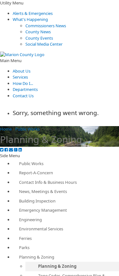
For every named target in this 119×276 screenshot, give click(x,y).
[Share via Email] (11, 150)
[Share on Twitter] (1, 150)
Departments (25, 89)
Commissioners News (45, 26)
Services (20, 77)
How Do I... (23, 83)
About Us (21, 71)
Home (6, 129)
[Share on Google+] (15, 150)
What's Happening (30, 19)
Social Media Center (44, 44)
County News (38, 32)
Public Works (27, 129)
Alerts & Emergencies (33, 13)
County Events (39, 38)
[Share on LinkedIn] (20, 150)
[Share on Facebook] (6, 150)
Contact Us (23, 96)
